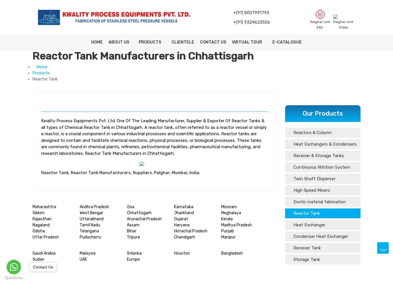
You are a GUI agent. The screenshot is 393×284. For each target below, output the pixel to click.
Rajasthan (42, 219)
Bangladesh (232, 253)
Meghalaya (231, 212)
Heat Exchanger (308, 224)
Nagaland (41, 225)
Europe (133, 259)
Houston (182, 253)
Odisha (39, 231)
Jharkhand (184, 212)
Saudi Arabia (44, 253)
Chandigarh (184, 237)
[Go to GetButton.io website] (14, 278)
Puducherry (90, 237)
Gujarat (181, 219)
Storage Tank (306, 259)
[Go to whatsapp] (14, 267)
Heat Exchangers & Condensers (324, 144)
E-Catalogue (287, 42)
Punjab (227, 231)
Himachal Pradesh (190, 231)
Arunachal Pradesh (144, 219)
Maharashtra (44, 206)
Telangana (89, 231)
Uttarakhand (92, 219)
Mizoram (229, 206)
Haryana (182, 225)
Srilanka (134, 253)
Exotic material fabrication (319, 201)
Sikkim (39, 212)
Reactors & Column (312, 132)
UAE (83, 259)
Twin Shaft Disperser (313, 178)
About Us (118, 42)
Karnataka (183, 206)
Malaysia (88, 253)
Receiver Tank (306, 248)
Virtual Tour (247, 42)
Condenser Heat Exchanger (320, 236)
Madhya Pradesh (236, 225)
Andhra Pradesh (94, 206)
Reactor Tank (306, 213)
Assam (133, 225)
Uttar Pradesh (46, 237)
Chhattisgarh (139, 212)
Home (97, 42)
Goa (130, 206)
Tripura (133, 237)
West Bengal (91, 212)
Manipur (228, 237)
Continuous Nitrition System (321, 167)
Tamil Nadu (90, 225)
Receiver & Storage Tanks (318, 155)
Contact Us (213, 42)
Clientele (182, 42)
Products (150, 42)
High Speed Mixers (311, 190)
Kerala (227, 219)
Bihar (131, 231)
